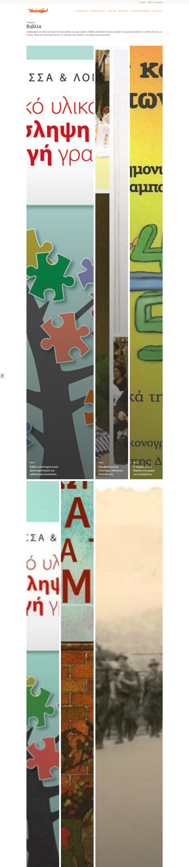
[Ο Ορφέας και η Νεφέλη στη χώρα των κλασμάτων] (146, 262)
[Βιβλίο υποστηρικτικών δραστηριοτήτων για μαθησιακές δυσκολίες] (60, 262)
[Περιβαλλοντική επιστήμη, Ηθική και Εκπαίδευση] (111, 262)
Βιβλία (32, 462)
